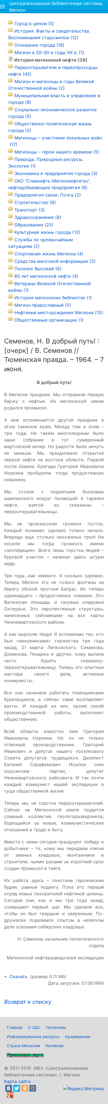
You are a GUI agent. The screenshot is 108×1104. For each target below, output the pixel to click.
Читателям (56, 1027)
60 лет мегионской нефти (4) (46, 276)
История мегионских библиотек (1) (53, 297)
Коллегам (55, 1045)
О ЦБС (34, 1027)
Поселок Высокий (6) (37, 268)
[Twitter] (16, 1088)
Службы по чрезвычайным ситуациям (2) (40, 243)
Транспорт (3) (29, 210)
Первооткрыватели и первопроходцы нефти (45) (52, 71)
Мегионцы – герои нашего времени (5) (56, 152)
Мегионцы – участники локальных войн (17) (55, 141)
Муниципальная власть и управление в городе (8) (54, 99)
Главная (14, 1027)
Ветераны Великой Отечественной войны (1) (49, 287)
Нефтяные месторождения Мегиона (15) (58, 312)
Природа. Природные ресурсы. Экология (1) (45, 163)
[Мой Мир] (32, 1088)
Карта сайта (17, 1081)
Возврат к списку (27, 1002)
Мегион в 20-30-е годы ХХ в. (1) (49, 52)
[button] (2, 6)
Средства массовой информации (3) (55, 261)
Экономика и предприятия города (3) (55, 173)
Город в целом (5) (34, 23)
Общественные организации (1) (49, 320)
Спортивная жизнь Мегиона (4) (48, 253)
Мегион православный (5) (42, 305)
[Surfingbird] (18, 1095)
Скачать (18, 976)
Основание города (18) (39, 45)
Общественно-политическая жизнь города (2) (50, 127)
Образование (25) (33, 224)
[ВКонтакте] (8, 1088)
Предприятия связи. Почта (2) (47, 195)
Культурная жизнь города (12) (47, 232)
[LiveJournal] (40, 1088)
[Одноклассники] (24, 1088)
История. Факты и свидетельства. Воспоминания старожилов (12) (49, 34)
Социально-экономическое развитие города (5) (52, 113)
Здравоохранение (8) (37, 217)
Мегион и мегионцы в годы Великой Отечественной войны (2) (51, 85)
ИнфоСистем (46, 1081)
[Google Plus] (10, 1095)
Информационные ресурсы (33, 1036)
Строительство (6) (35, 202)
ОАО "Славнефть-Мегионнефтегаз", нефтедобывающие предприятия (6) (49, 184)
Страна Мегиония (23, 1045)
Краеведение (77, 1036)
